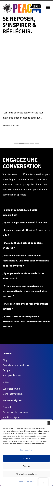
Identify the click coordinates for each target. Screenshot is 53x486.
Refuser (26, 466)
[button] (48, 423)
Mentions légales (11, 417)
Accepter (26, 458)
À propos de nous (12, 375)
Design (6, 370)
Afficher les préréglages (26, 474)
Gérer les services (26, 450)
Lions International (12, 393)
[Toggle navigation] (47, 7)
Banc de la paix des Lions (16, 365)
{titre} (21, 481)
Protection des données (15, 412)
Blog (5, 360)
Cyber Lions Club (11, 388)
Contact (7, 407)
